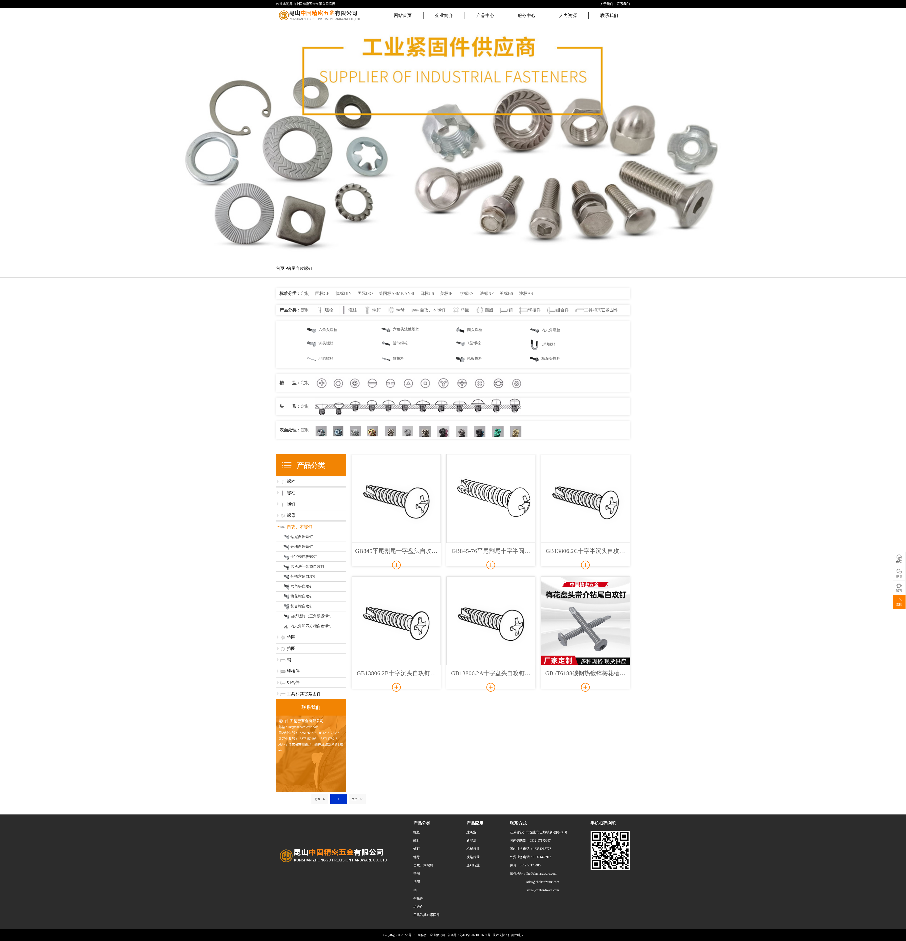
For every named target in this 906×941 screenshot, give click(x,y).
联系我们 (623, 4)
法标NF (487, 293)
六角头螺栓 (328, 330)
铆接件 (534, 310)
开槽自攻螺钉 (301, 547)
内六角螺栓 (550, 330)
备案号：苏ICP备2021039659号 (469, 935)
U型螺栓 (548, 344)
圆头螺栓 (474, 330)
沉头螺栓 (326, 343)
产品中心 (485, 15)
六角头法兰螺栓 (406, 329)
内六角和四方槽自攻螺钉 (311, 626)
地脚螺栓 (326, 358)
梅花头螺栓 (550, 358)
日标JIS (427, 293)
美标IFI (447, 293)
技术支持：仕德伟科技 (508, 935)
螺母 (400, 310)
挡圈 (489, 310)
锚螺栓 (398, 358)
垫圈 (465, 310)
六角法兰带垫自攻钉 (307, 566)
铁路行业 (473, 857)
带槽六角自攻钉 (303, 576)
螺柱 (352, 310)
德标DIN (344, 293)
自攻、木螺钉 (432, 310)
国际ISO (365, 293)
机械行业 (473, 849)
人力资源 (568, 15)
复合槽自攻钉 (301, 606)
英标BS (506, 293)
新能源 (471, 840)
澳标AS (526, 293)
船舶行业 (473, 865)
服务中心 (527, 15)
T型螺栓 (474, 343)
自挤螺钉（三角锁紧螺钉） (313, 616)
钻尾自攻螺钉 (299, 268)
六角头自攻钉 (301, 586)
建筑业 (471, 832)
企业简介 (444, 15)
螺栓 (329, 310)
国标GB (322, 293)
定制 (305, 293)
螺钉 (376, 310)
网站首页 (403, 15)
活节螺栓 (400, 343)
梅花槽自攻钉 (301, 596)
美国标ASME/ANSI (396, 293)
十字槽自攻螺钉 (303, 557)
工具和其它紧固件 (601, 310)
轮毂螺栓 (474, 358)
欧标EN (467, 293)
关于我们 (606, 4)
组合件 (562, 310)
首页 (280, 268)
